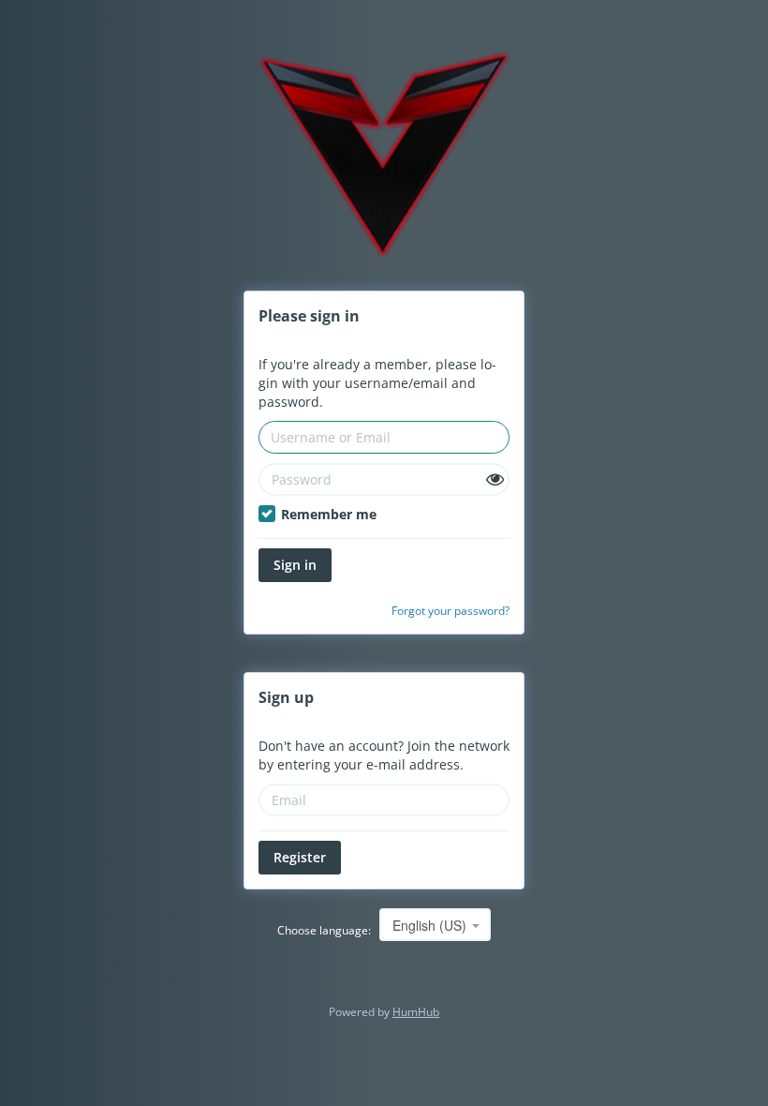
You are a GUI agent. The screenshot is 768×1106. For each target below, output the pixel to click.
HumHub (415, 1012)
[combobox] (435, 924)
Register (299, 857)
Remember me (327, 514)
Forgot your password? (450, 610)
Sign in (295, 565)
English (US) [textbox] (429, 925)
